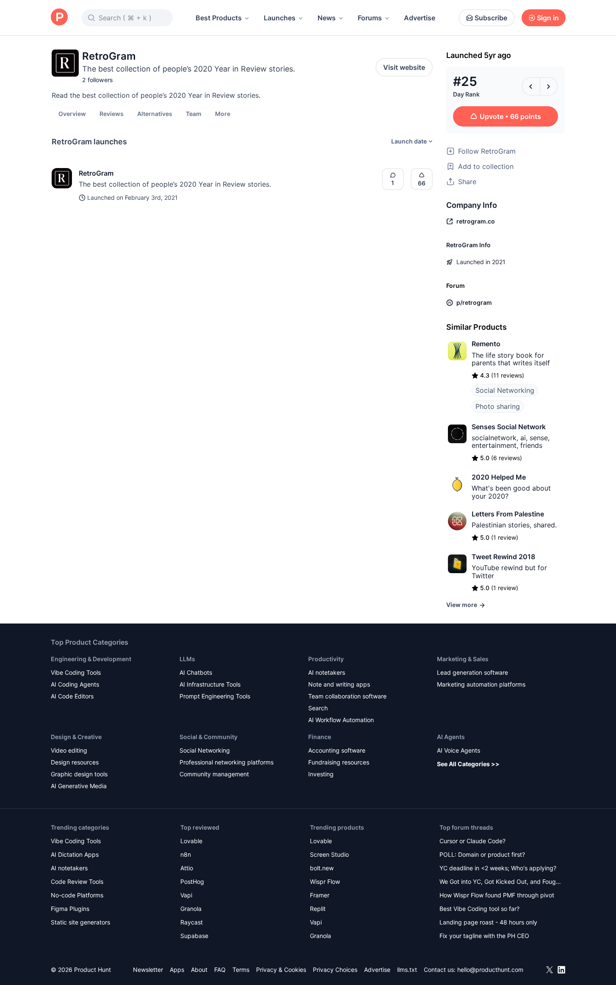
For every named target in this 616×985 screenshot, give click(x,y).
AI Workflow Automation (341, 719)
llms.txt (407, 969)
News (327, 18)
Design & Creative (76, 736)
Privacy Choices (335, 969)
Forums (370, 18)
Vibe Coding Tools (76, 672)
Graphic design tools (79, 774)
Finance (319, 736)
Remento (486, 343)
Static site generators (80, 922)
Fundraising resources (338, 762)
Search (318, 708)
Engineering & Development (91, 658)
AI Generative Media (79, 785)
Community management (214, 774)
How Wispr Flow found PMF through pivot (496, 895)
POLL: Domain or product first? (482, 854)
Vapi (186, 895)
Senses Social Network (509, 426)
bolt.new (322, 868)
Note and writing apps (339, 684)
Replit (318, 908)
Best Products (219, 18)
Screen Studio (329, 854)
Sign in (548, 18)
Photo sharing (497, 406)
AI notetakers (326, 672)
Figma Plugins (70, 908)
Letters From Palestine (508, 514)
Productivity (326, 658)
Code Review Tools (77, 881)
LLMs (187, 658)
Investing (321, 774)
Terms (240, 969)
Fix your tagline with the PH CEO (484, 935)
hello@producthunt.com (490, 969)
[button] (222, 113)
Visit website (404, 67)
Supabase (194, 935)
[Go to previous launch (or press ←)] (530, 86)
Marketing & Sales (463, 658)
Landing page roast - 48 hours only (488, 922)
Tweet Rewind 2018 (503, 556)
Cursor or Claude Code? (472, 840)
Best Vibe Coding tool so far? (479, 908)
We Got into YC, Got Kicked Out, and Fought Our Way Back (500, 882)
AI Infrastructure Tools (210, 684)
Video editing (69, 750)
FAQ (220, 969)
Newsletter (148, 969)
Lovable (191, 840)
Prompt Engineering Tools (215, 696)
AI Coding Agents (75, 684)
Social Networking (504, 390)
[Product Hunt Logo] (59, 17)
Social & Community (209, 736)
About (199, 969)
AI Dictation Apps (75, 854)
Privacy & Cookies (281, 969)
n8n (185, 854)
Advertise (419, 18)
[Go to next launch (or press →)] (548, 86)
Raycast (191, 922)
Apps (177, 969)
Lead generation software (472, 672)
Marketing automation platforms (481, 684)
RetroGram (96, 173)
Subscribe (491, 18)
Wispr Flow (325, 881)
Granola (191, 908)
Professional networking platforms (226, 762)
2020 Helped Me (499, 477)
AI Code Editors (72, 696)
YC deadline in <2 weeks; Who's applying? (497, 868)
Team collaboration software (347, 696)
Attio (186, 868)
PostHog (192, 881)
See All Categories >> (468, 763)
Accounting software (336, 750)
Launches (280, 18)
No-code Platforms (77, 895)
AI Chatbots (196, 672)
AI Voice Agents (458, 750)
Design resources (75, 762)
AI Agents (451, 736)
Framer (319, 895)
